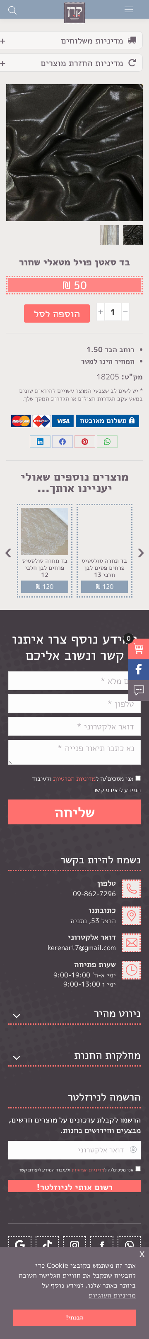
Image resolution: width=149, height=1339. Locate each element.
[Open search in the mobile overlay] (12, 9)
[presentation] (141, 551)
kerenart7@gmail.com (82, 947)
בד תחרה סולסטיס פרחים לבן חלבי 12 (44, 568)
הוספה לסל (57, 313)
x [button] (142, 1253)
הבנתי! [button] (75, 1317)
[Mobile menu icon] (129, 9)
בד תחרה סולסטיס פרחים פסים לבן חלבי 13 (104, 568)
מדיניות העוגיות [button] (112, 1295)
